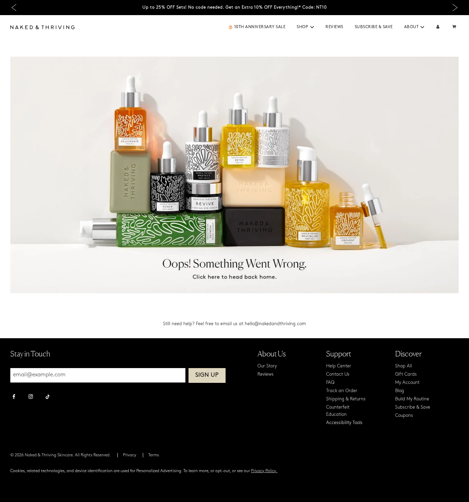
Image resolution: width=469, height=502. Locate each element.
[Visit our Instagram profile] (30, 397)
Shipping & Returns (346, 399)
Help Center (338, 366)
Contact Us (338, 374)
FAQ (330, 382)
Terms (153, 455)
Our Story (267, 366)
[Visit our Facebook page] (14, 397)
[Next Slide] (455, 7)
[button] (312, 27)
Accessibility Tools (344, 423)
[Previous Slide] (14, 7)
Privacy (129, 455)
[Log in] (438, 27)
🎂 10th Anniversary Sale (257, 27)
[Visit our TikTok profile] (47, 396)
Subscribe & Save (374, 27)
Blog (399, 391)
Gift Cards (406, 374)
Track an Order (341, 391)
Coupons (404, 415)
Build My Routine (412, 399)
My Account (407, 382)
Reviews (334, 27)
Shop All (403, 366)
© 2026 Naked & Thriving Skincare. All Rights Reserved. (60, 455)
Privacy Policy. (264, 471)
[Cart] (455, 27)
